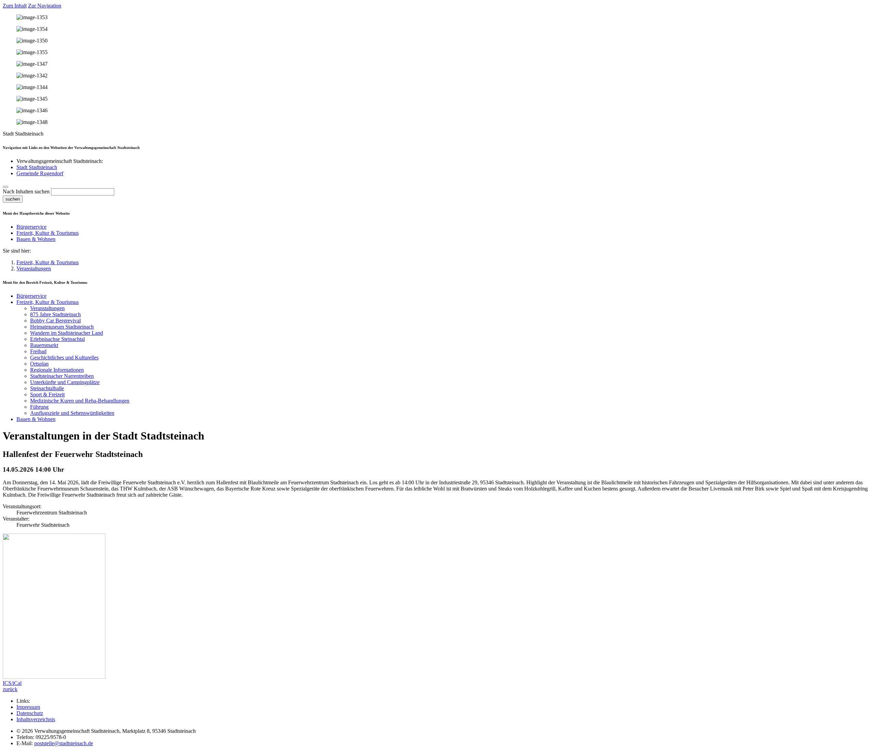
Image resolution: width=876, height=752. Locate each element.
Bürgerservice (31, 227)
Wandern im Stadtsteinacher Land (66, 333)
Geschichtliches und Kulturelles (64, 357)
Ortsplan (39, 364)
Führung (39, 407)
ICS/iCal (12, 683)
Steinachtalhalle (47, 388)
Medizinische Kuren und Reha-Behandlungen (79, 401)
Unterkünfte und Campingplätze (65, 382)
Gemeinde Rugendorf (39, 173)
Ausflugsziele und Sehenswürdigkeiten (72, 413)
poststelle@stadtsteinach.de (63, 743)
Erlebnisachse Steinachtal (57, 339)
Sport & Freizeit (47, 394)
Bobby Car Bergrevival (55, 320)
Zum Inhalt (15, 6)
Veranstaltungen (33, 268)
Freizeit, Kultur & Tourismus (47, 233)
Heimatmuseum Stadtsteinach (62, 327)
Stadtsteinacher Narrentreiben (62, 376)
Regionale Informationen (57, 370)
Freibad (38, 351)
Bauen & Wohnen (35, 239)
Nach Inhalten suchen (26, 191)
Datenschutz (29, 713)
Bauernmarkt (44, 345)
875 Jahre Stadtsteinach (55, 314)
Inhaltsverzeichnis (35, 719)
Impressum (28, 707)
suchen (12, 199)
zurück (10, 689)
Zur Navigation (44, 6)
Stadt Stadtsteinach (36, 167)
